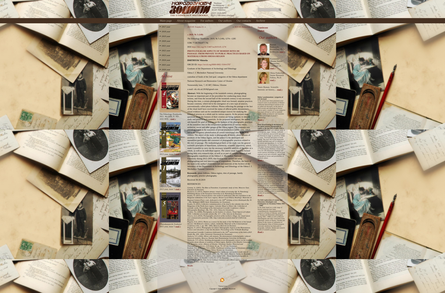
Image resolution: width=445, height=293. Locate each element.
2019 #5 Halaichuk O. (243, 27)
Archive (260, 20)
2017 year (166, 27)
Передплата (222, 286)
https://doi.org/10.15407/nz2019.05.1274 (209, 47)
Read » (261, 120)
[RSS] (222, 279)
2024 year (166, 60)
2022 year (166, 50)
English (261, 31)
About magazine (186, 20)
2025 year (166, 65)
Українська (263, 27)
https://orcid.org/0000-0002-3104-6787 (214, 64)
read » (173, 119)
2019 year (166, 36)
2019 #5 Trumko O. (195, 27)
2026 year (166, 69)
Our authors (225, 20)
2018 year (166, 31)
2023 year (166, 55)
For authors (206, 20)
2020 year (166, 41)
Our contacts (244, 20)
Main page (166, 20)
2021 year (166, 46)
